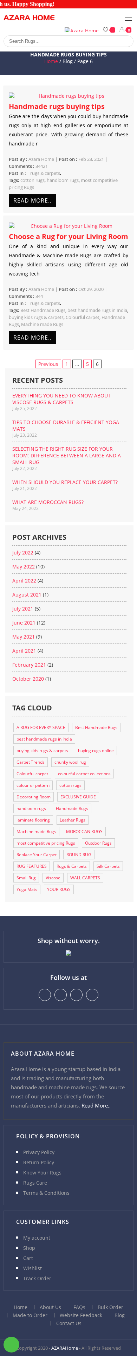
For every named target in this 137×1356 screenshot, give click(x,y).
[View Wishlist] (109, 30)
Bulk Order (110, 1307)
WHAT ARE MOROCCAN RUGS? (48, 502)
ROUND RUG (78, 855)
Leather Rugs (72, 820)
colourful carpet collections (84, 774)
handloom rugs (63, 180)
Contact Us (68, 1323)
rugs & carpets (45, 173)
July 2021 (22, 608)
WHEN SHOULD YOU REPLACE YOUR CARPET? (65, 482)
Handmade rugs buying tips (57, 106)
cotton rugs (32, 180)
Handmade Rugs (72, 808)
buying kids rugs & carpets (36, 317)
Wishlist (32, 1268)
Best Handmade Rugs (42, 310)
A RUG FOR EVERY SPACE (41, 727)
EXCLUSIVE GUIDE (78, 797)
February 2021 (29, 664)
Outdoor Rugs (98, 843)
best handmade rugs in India (97, 310)
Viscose (53, 878)
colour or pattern (33, 785)
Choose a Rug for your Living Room (68, 236)
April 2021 (24, 650)
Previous (48, 364)
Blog (120, 1315)
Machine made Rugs (42, 324)
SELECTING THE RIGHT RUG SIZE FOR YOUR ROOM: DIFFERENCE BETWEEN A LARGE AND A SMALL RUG (66, 455)
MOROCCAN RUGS (84, 831)
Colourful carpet (82, 317)
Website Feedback (81, 1315)
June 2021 (23, 622)
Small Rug (26, 878)
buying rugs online (96, 751)
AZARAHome (64, 1348)
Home (51, 61)
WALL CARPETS (85, 878)
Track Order (37, 1278)
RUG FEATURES (32, 866)
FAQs (79, 1307)
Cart (28, 1258)
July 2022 (22, 552)
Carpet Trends (31, 762)
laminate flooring (33, 820)
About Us (50, 1307)
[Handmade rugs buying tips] (69, 96)
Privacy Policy (38, 1152)
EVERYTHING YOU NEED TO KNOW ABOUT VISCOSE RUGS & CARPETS (61, 399)
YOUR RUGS (59, 889)
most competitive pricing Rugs (46, 843)
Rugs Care (35, 1182)
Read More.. (32, 200)
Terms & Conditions (46, 1193)
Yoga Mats (27, 889)
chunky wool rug (70, 762)
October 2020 (28, 678)
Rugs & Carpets (72, 866)
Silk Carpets (108, 866)
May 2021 (23, 636)
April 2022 (24, 580)
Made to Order (30, 1315)
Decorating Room (34, 797)
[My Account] (82, 30)
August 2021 (26, 594)
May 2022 (23, 566)
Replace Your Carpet (37, 855)
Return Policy (38, 1162)
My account (36, 1237)
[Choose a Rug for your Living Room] (69, 226)
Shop (29, 1248)
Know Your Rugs (42, 1172)
